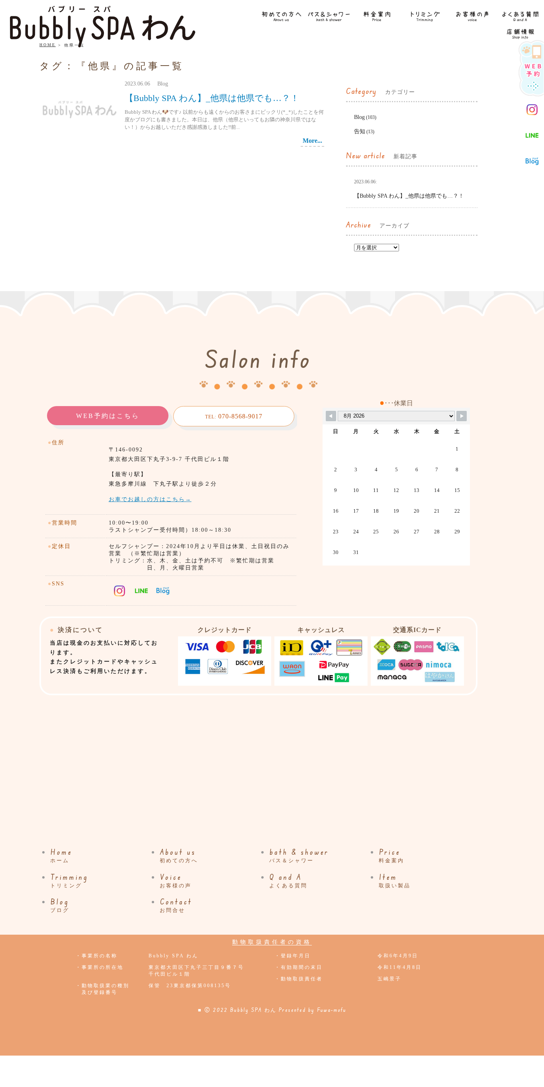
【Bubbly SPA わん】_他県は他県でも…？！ (212, 98)
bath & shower (299, 855)
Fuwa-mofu (331, 1010)
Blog (359, 117)
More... (312, 140)
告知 (359, 131)
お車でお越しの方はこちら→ (150, 499)
